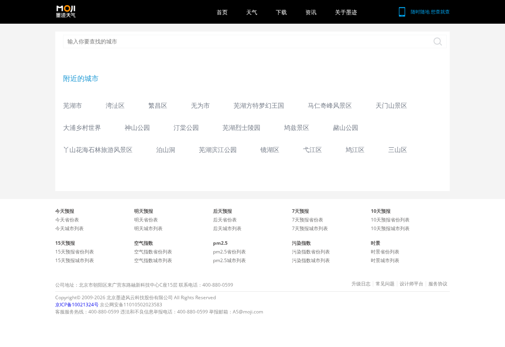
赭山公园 (345, 127)
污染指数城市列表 (311, 260)
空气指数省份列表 (153, 251)
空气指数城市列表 (153, 260)
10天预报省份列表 (390, 219)
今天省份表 (67, 219)
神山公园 (137, 127)
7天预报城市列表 (310, 228)
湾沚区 (115, 105)
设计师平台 (411, 284)
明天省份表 (146, 219)
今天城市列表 (69, 228)
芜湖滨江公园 (218, 149)
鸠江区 (355, 149)
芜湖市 (72, 105)
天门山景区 (391, 105)
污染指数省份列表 (311, 251)
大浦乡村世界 (82, 127)
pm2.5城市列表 (229, 260)
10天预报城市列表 (390, 228)
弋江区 (312, 149)
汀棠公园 (186, 127)
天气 (251, 12)
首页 (222, 12)
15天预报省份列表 (74, 251)
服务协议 (437, 284)
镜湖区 (269, 149)
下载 (281, 12)
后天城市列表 (227, 228)
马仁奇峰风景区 (330, 105)
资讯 (310, 12)
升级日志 (361, 284)
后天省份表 (225, 219)
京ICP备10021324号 (77, 304)
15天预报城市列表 (74, 260)
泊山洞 (165, 149)
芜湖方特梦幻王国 (259, 105)
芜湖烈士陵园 (241, 127)
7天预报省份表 (307, 219)
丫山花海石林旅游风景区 (98, 149)
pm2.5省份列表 (229, 251)
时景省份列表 (385, 251)
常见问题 (385, 284)
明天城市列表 (148, 228)
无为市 (200, 105)
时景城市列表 (385, 260)
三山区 (397, 149)
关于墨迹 (346, 12)
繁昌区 (157, 105)
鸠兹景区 (296, 127)
